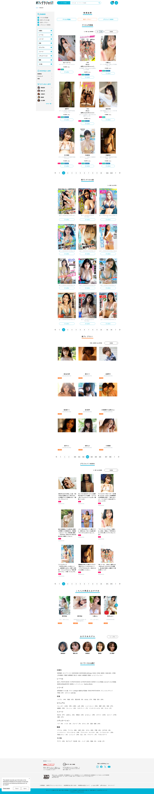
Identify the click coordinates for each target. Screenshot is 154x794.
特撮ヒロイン (62, 734)
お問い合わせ (103, 785)
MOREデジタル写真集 (97, 682)
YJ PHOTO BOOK (75, 682)
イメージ (41, 51)
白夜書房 (84, 675)
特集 (39, 78)
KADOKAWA (75, 673)
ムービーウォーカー (97, 675)
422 (83, 457)
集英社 (103, 673)
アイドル (72, 730)
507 (106, 457)
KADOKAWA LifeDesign (85, 673)
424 (92, 457)
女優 (81, 730)
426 (100, 457)
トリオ (68, 723)
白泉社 (79, 675)
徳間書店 (70, 675)
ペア (60, 723)
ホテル (86, 723)
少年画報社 (60, 675)
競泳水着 (79, 699)
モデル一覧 (48, 103)
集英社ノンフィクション (76, 684)
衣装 (40, 43)
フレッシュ (71, 708)
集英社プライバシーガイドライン (54, 785)
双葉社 (89, 675)
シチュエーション (43, 55)
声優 (98, 730)
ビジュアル (41, 47)
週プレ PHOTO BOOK (63, 682)
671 (107, 584)
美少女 (61, 715)
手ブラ (61, 741)
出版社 (40, 30)
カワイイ (101, 715)
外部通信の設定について (84, 785)
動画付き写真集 (83, 690)
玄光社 (94, 673)
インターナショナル (96, 708)
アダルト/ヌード (102, 734)
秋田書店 (59, 673)
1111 (107, 173)
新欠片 (75, 675)
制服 (70, 699)
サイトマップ (111, 785)
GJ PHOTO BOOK (86, 682)
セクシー (112, 715)
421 (79, 457)
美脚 (102, 706)
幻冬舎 (98, 673)
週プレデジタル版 (44, 20)
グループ (77, 723)
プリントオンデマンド (107, 690)
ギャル (108, 708)
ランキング (40, 76)
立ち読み (66, 72)
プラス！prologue (73, 690)
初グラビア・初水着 (73, 741)
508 (110, 457)
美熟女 (80, 715)
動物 (94, 741)
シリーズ (41, 39)
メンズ (86, 741)
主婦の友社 (108, 673)
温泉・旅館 (95, 723)
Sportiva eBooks (88, 684)
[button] (116, 605)
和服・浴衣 (98, 699)
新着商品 (40, 73)
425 (96, 457)
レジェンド (74, 734)
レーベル (41, 34)
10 (101, 173)
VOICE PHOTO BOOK (94, 690)
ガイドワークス (67, 673)
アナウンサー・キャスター (90, 732)
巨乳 (73, 706)
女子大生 (106, 730)
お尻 (81, 706)
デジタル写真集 (44, 17)
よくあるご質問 (94, 785)
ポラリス (67, 693)
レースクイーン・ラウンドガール (68, 732)
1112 (111, 173)
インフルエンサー (107, 732)
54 (111, 329)
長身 (110, 706)
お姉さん (70, 715)
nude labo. (73, 693)
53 (107, 329)
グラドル (62, 730)
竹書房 (66, 675)
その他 (40, 64)
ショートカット (91, 706)
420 (75, 457)
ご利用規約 (42, 785)
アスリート (93, 734)
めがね (89, 699)
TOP (37, 7)
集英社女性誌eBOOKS (63, 684)
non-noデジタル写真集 (110, 682)
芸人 (83, 734)
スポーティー (83, 708)
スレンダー (63, 706)
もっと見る (113, 636)
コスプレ (62, 699)
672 (111, 584)
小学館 (114, 673)
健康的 (61, 708)
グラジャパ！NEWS (45, 25)
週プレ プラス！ (44, 22)
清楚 (60, 717)
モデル (90, 730)
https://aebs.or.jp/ (55, 777)
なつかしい (90, 715)
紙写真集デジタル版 (62, 690)
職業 (40, 60)
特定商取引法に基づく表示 (70, 785)
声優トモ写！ (60, 693)
